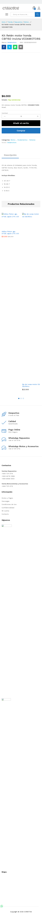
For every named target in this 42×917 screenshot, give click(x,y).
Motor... (13, 140)
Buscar (37, 14)
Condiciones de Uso (9, 504)
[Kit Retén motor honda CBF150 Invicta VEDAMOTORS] (4, 47)
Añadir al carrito (21, 123)
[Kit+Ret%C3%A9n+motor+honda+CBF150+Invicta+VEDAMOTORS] (9, 47)
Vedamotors (11, 42)
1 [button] (18, 398)
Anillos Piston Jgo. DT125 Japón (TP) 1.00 (10, 232)
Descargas (5, 501)
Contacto (5, 514)
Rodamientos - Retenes (26, 140)
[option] (11, 227)
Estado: (5, 100)
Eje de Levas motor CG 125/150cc (31, 385)
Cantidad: (5, 113)
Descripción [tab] (10, 155)
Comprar (21, 130)
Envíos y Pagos (7, 498)
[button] (8, 228)
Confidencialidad (8, 508)
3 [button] (23, 398)
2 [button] (21, 398)
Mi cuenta (5, 511)
